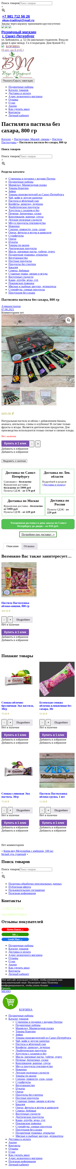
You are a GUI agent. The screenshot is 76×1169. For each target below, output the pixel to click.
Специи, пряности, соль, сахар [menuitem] (34, 1078)
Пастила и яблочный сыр (23, 200)
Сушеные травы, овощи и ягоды (28, 273)
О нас (11, 102)
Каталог (6, 139)
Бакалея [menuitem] (20, 1104)
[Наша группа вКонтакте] (2, 27)
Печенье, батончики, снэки (24, 213)
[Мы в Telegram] (9, 27)
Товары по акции (18, 245)
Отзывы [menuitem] (13, 1148)
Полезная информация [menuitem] (22, 1161)
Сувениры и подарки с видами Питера (31, 178)
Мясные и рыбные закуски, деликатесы (32, 286)
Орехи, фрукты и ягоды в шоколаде (29, 232)
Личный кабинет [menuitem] (18, 1164)
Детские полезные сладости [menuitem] (32, 1072)
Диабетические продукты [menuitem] (31, 1050)
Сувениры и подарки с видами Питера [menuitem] (39, 1021)
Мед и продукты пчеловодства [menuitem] (34, 1066)
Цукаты (13, 241)
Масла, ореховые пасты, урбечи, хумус (31, 251)
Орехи (12, 238)
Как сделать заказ (19, 109)
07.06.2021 (7, 309)
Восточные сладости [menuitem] (28, 1113)
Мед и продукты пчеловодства (27, 222)
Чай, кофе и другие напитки (25, 197)
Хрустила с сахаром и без (23, 210)
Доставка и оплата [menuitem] (19, 1139)
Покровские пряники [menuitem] (28, 1123)
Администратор (11, 306)
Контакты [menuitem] (14, 1145)
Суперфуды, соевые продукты (26, 289)
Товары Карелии (18, 188)
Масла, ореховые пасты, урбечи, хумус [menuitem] (39, 1056)
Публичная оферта (19, 886)
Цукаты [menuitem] (20, 1088)
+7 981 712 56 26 (16, 16)
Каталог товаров (18, 90)
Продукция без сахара (21, 292)
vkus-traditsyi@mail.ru (18, 20)
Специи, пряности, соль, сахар (26, 229)
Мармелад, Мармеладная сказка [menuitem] (35, 1028)
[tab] (12, 546)
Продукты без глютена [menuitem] (29, 1094)
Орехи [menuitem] (19, 1091)
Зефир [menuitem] (19, 1034)
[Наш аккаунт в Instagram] (6, 27)
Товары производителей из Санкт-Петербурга (36, 194)
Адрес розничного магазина (25, 96)
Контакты (14, 112)
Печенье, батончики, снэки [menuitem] (32, 1059)
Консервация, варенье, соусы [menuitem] (33, 1063)
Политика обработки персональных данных (35, 883)
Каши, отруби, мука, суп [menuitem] (30, 1120)
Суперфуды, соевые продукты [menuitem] (34, 1126)
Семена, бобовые (18, 270)
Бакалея (13, 267)
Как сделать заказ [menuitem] (19, 1155)
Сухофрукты (16, 235)
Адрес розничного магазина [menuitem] (25, 1158)
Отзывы (13, 99)
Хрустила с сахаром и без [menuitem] (31, 1053)
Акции (12, 105)
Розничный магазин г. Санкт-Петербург (18, 34)
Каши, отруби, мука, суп (23, 280)
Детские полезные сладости (25, 219)
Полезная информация (22, 893)
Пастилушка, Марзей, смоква (31, 139)
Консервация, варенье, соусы (25, 216)
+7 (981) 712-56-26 (12, 908)
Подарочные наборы (20, 86)
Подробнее (23, 619)
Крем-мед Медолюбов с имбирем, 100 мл (28, 850)
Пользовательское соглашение (26, 890)
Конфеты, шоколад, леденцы (25, 203)
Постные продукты (20, 261)
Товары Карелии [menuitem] (26, 1031)
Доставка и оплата (19, 93)
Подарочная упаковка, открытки (28, 254)
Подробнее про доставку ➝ (38, 534)
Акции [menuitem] (12, 1142)
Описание (12, 546)
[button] (14, 448)
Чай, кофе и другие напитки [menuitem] (32, 1040)
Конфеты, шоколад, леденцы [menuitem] (33, 1047)
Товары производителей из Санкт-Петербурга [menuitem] (43, 1037)
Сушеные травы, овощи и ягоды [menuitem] (35, 1101)
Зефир (12, 191)
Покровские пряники (21, 283)
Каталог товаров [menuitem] (18, 1018)
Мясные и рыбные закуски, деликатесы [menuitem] (39, 1135)
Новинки (14, 226)
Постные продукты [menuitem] (27, 1097)
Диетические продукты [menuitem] (30, 1116)
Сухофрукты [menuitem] (23, 1082)
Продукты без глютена (22, 264)
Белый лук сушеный (13, 854)
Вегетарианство (18, 257)
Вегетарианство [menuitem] (25, 1085)
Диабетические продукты (23, 207)
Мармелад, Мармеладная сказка (27, 184)
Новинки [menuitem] (21, 1069)
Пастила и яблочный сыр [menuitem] (31, 1044)
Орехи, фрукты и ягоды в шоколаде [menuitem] (37, 1107)
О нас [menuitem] (11, 1151)
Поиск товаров (10, 3)
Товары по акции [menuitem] (26, 1075)
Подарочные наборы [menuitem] (20, 1015)
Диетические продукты (22, 248)
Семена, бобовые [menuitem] (26, 1110)
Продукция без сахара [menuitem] (29, 1129)
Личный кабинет (18, 115)
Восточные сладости (20, 276)
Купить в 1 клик (15, 443)
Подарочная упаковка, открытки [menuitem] (35, 1132)
